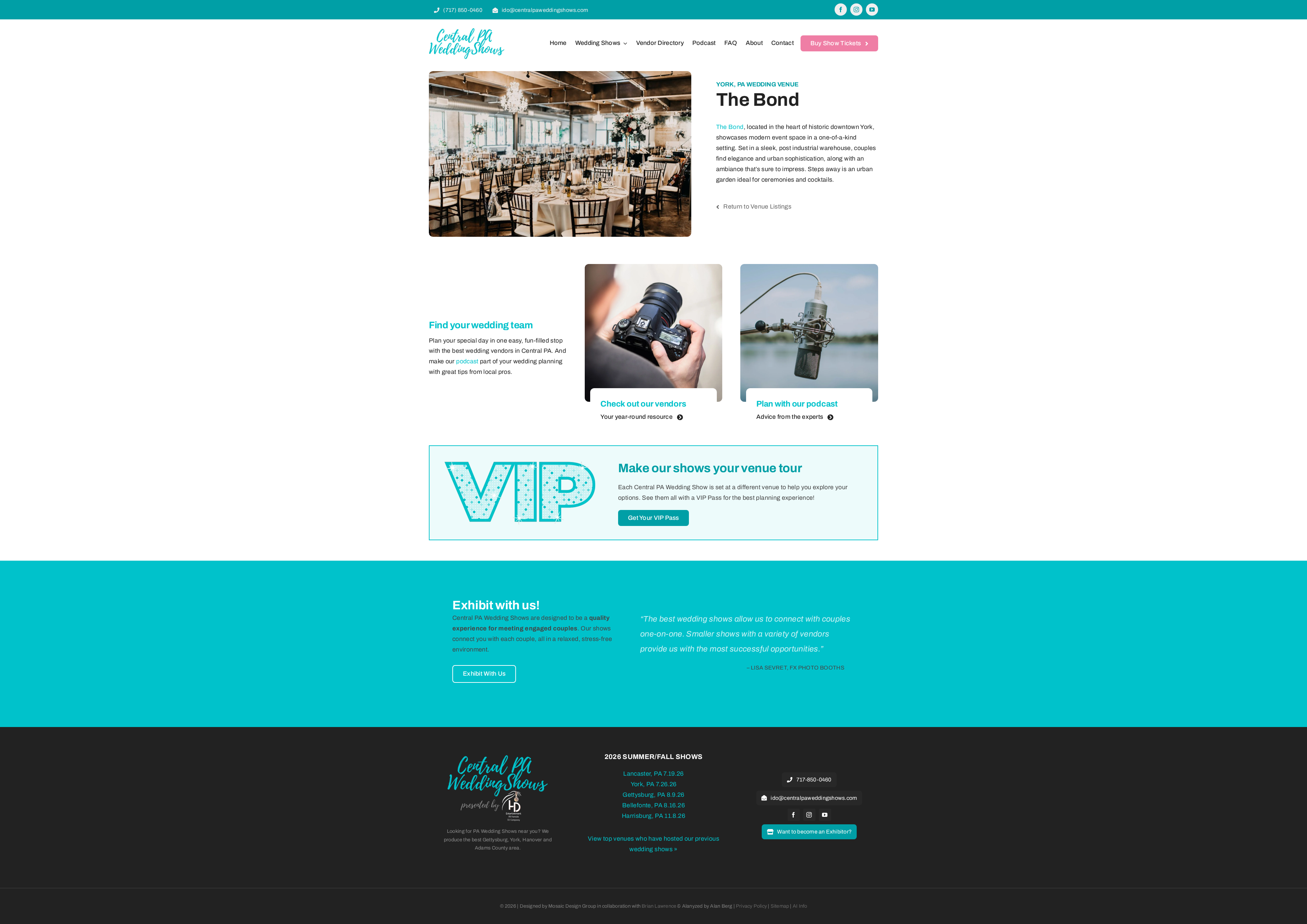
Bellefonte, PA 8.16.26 (653, 805)
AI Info (800, 906)
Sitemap (780, 906)
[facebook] (841, 9)
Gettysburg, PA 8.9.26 (653, 794)
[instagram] (856, 9)
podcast (467, 361)
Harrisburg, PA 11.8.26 (653, 815)
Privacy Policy (751, 906)
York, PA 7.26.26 (654, 784)
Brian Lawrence (659, 906)
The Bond (730, 126)
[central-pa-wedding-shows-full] (498, 757)
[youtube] (872, 9)
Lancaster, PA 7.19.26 (653, 773)
